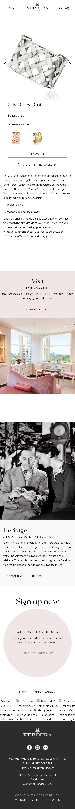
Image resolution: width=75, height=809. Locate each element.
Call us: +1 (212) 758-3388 (37, 763)
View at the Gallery (39, 164)
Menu (12, 8)
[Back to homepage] (37, 733)
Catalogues (37, 779)
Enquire (38, 153)
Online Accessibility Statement (37, 775)
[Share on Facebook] (29, 747)
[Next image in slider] (70, 64)
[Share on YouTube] (45, 747)
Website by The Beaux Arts (37, 799)
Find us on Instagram (37, 692)
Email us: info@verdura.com (37, 767)
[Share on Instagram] (37, 747)
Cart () (62, 8)
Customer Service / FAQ (37, 783)
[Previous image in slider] (4, 64)
